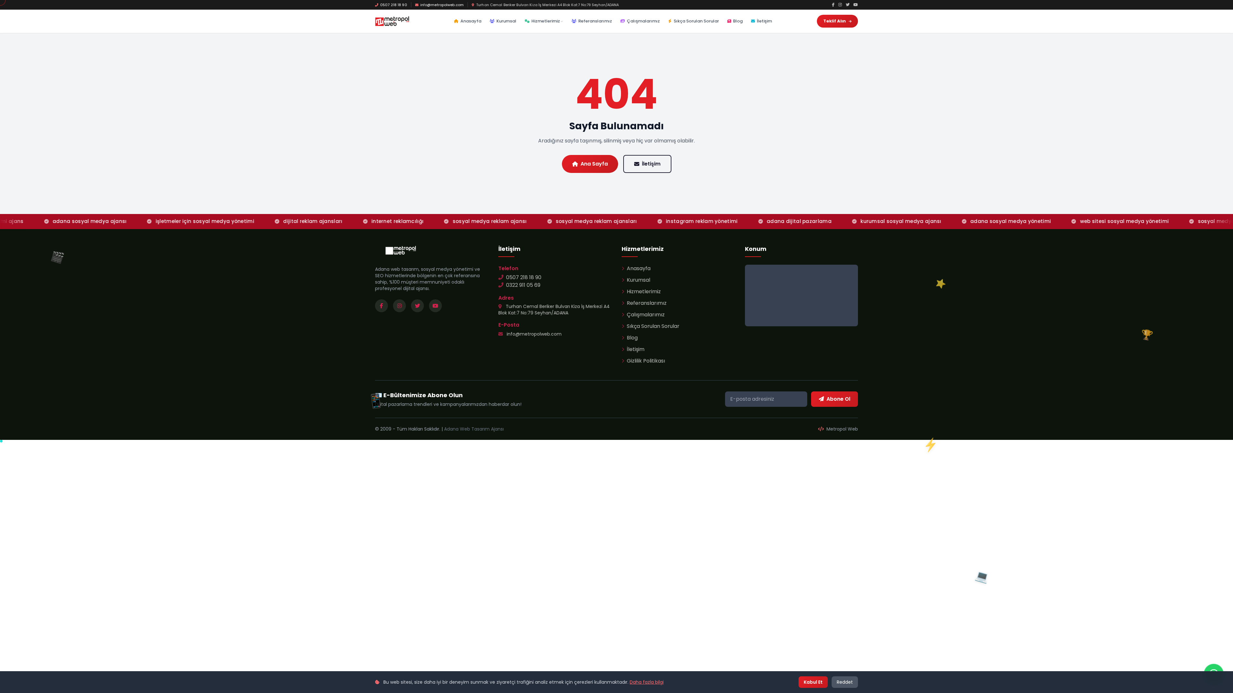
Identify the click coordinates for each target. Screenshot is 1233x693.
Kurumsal (506, 21)
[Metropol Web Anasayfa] (400, 250)
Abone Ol (838, 399)
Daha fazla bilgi (647, 682)
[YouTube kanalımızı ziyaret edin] (435, 305)
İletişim (764, 21)
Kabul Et (813, 682)
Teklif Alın (835, 21)
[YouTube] (855, 5)
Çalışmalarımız (643, 21)
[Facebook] (833, 5)
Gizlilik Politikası (646, 360)
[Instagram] (840, 5)
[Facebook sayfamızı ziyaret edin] (381, 305)
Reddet (845, 682)
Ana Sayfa (594, 163)
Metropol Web (841, 429)
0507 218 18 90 (393, 4)
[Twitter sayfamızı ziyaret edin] (417, 305)
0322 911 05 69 (523, 285)
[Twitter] (848, 5)
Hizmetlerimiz (545, 21)
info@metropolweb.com (442, 4)
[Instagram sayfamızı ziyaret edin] (399, 305)
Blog (738, 21)
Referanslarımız (595, 21)
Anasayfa (470, 21)
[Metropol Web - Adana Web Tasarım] (392, 21)
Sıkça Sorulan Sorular (696, 21)
